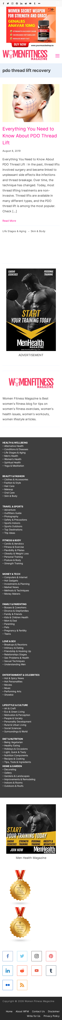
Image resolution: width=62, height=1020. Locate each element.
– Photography (10, 516)
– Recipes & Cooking (13, 758)
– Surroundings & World (15, 731)
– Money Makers (11, 593)
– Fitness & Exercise (13, 546)
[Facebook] (3, 3)
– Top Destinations (12, 529)
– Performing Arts (11, 691)
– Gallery (7, 772)
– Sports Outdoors (12, 526)
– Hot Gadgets (10, 580)
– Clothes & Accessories (15, 479)
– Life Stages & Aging (14, 452)
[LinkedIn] (21, 3)
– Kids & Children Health (15, 617)
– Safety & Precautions (14, 519)
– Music (6, 688)
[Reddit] (26, 3)
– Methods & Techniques (15, 590)
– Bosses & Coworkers (14, 607)
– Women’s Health (11, 459)
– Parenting (8, 623)
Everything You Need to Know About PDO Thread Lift (29, 135)
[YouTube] (30, 3)
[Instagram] (12, 3)
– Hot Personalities (12, 681)
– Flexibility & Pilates (13, 550)
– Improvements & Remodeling (18, 779)
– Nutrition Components (15, 755)
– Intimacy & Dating (12, 647)
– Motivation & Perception (16, 715)
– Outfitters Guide (11, 513)
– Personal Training (12, 556)
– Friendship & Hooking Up (16, 651)
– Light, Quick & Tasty (14, 752)
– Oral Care (8, 492)
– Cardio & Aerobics (13, 543)
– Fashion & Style (11, 482)
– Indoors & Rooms (12, 782)
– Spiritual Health (11, 462)
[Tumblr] (35, 3)
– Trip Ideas (8, 532)
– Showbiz (8, 694)
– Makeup (7, 489)
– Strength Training (12, 563)
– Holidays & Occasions (15, 748)
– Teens (6, 633)
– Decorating (9, 769)
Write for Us (33, 1016)
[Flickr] (39, 3)
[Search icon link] (57, 3)
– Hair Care (8, 486)
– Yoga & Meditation (13, 465)
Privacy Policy (52, 1016)
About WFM (22, 1011)
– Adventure (9, 509)
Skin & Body (38, 231)
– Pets (5, 627)
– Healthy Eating (11, 745)
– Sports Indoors (11, 523)
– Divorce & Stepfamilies (15, 610)
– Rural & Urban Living (14, 724)
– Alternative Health (12, 446)
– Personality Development (16, 721)
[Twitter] (8, 3)
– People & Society (12, 718)
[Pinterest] (17, 3)
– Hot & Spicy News (13, 678)
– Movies (7, 684)
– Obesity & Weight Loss (15, 553)
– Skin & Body (9, 495)
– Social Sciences (11, 728)
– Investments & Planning (16, 583)
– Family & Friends (12, 614)
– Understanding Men (14, 664)
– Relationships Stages (14, 654)
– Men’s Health (10, 455)
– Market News (10, 587)
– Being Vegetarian (12, 742)
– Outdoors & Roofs (12, 785)
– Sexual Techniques (13, 661)
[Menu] (57, 55)
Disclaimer (54, 1011)
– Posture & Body (11, 560)
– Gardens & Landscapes (15, 776)
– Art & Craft (9, 708)
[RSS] (22, 985)
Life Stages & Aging (14, 231)
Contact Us (38, 1011)
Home (9, 1011)
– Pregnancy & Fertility (14, 630)
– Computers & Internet (14, 577)
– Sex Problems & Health (15, 657)
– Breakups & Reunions (14, 644)
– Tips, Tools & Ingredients (16, 762)
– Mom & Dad (9, 620)
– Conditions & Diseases (15, 449)
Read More (9, 220)
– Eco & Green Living (13, 711)
